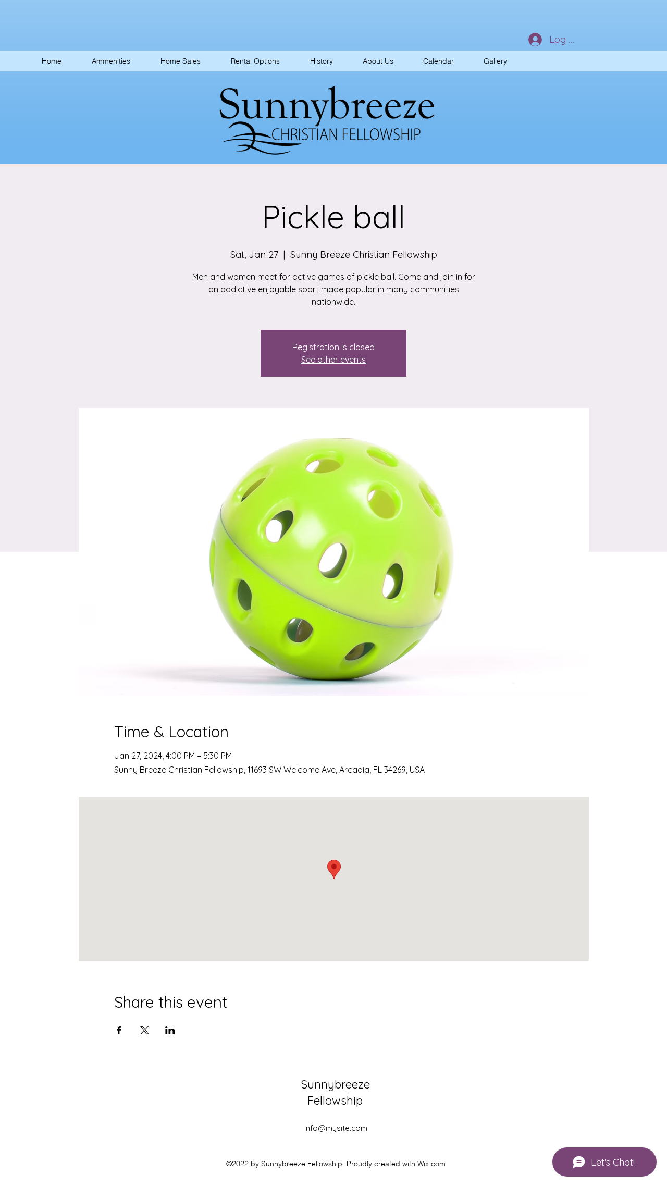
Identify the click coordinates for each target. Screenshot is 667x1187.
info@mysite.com (335, 1128)
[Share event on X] (145, 1030)
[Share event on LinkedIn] (170, 1030)
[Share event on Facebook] (119, 1030)
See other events (333, 359)
